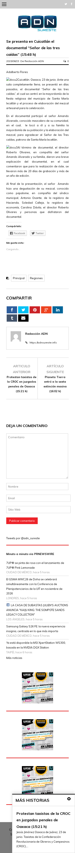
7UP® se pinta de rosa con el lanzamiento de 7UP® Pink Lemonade (35, 565)
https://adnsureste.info (43, 342)
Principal (19, 278)
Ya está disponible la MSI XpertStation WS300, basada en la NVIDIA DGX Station (36, 645)
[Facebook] (71, 4)
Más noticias (14, 658)
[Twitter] (66, 4)
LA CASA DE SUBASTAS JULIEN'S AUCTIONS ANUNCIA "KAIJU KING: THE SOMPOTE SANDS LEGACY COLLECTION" (37, 610)
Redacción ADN (34, 61)
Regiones (36, 278)
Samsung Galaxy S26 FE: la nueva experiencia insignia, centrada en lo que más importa (35, 629)
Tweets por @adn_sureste (23, 538)
